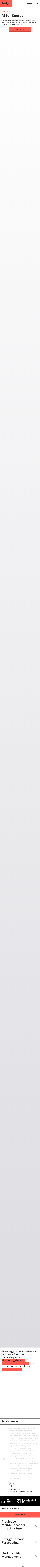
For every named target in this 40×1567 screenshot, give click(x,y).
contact (36, 3)
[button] (29, 3)
